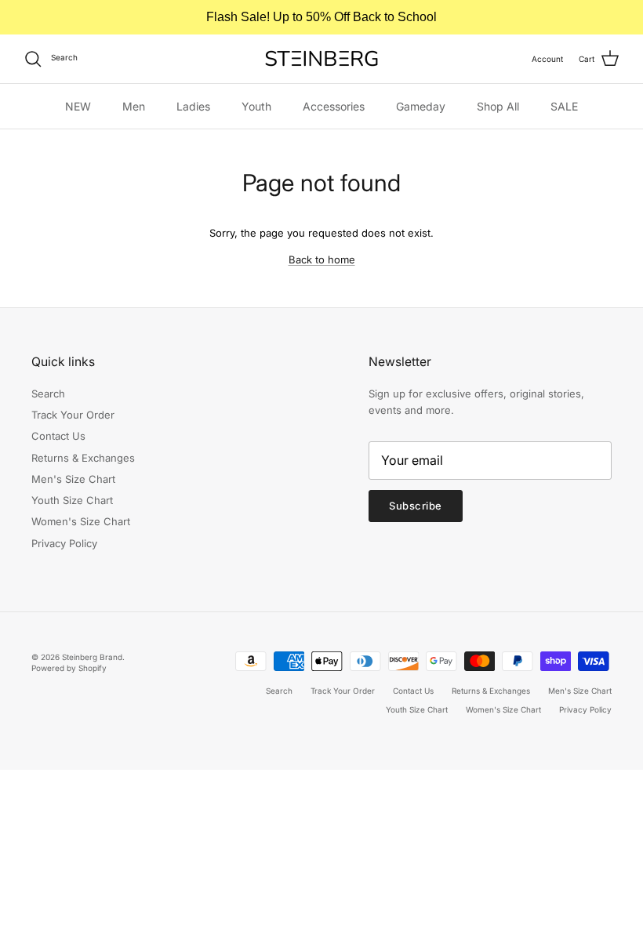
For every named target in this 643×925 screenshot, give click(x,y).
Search (48, 393)
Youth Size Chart (72, 500)
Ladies (193, 106)
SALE (564, 106)
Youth (256, 106)
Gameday (420, 106)
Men (133, 106)
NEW (78, 106)
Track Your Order (72, 414)
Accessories (334, 106)
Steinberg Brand (92, 657)
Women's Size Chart (80, 521)
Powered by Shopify (69, 668)
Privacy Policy (64, 543)
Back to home (322, 259)
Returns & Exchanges (83, 458)
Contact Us (58, 436)
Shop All (498, 106)
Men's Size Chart (73, 479)
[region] (321, 17)
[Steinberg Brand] (321, 58)
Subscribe (415, 505)
